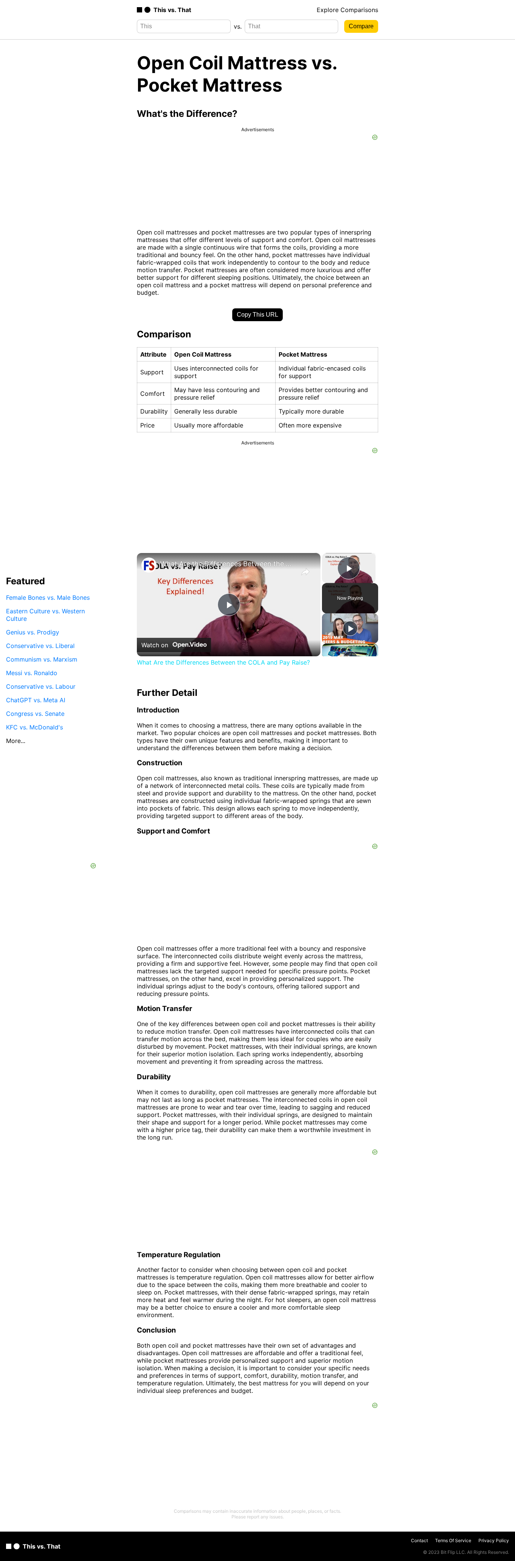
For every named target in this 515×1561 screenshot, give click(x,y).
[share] (305, 572)
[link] (148, 565)
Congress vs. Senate (35, 713)
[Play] (350, 628)
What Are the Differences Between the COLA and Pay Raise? (227, 564)
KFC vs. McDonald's (34, 727)
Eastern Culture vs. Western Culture (45, 614)
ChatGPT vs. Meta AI (35, 700)
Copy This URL (257, 314)
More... (15, 741)
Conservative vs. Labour (40, 686)
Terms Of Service (453, 1540)
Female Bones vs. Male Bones (48, 597)
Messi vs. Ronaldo (31, 673)
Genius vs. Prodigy (32, 632)
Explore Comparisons (347, 10)
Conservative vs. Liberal (40, 646)
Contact (419, 1540)
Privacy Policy (493, 1540)
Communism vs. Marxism (41, 659)
